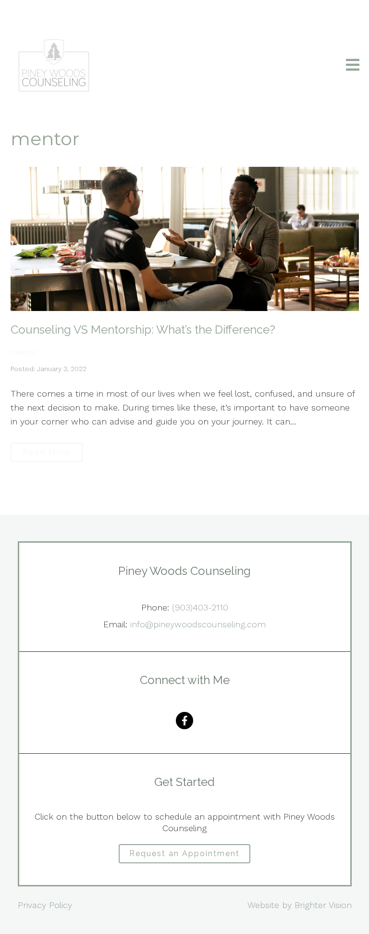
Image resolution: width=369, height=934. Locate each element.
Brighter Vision (323, 905)
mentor (24, 352)
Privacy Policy (45, 905)
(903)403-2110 (200, 607)
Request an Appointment (184, 853)
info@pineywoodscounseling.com (198, 624)
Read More (46, 452)
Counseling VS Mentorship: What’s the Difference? (143, 329)
